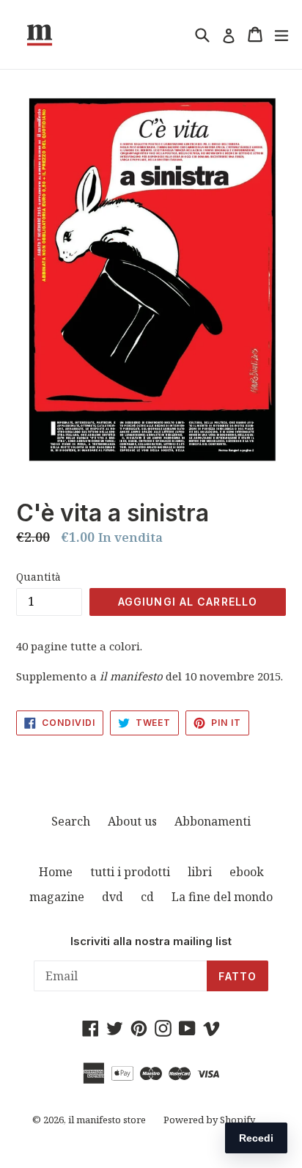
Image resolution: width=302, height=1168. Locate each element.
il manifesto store (107, 1119)
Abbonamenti (212, 821)
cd (147, 897)
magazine (56, 897)
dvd (112, 897)
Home (56, 872)
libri (200, 872)
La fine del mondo (222, 897)
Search (70, 821)
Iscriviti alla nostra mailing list (151, 941)
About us (132, 821)
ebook (246, 872)
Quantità (38, 577)
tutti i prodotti (130, 872)
